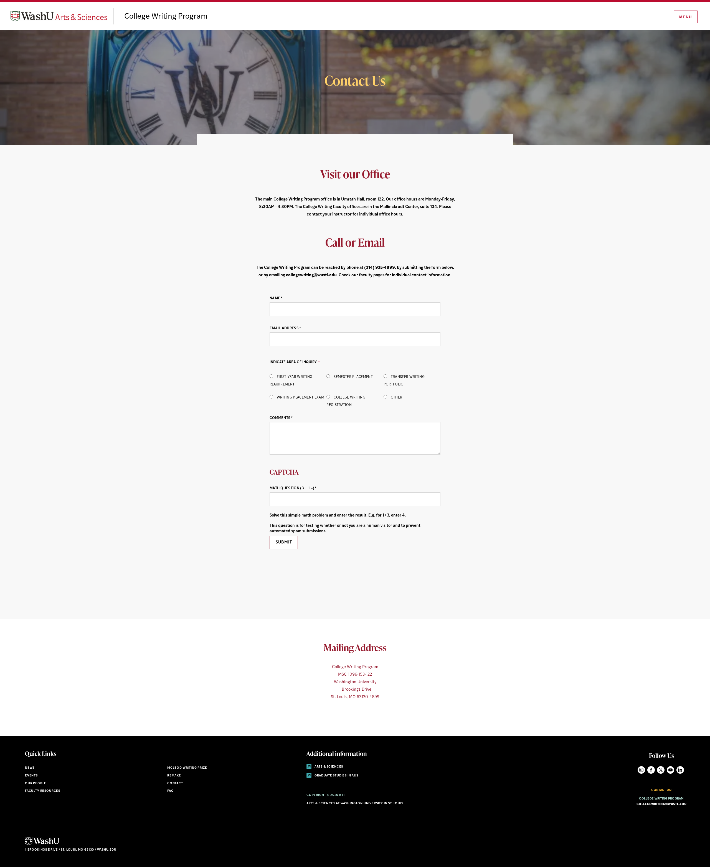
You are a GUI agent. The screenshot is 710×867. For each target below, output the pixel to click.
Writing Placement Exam (300, 397)
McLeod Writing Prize (187, 768)
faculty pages (371, 275)
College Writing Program (165, 17)
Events (31, 775)
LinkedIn (680, 770)
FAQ (170, 791)
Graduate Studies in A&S (336, 775)
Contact (175, 783)
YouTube (670, 770)
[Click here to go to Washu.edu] (42, 844)
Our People (35, 783)
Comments (280, 418)
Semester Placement (353, 377)
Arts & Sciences (328, 766)
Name (275, 298)
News (29, 768)
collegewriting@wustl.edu (311, 275)
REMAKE (174, 775)
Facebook (651, 770)
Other (396, 397)
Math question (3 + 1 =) (292, 488)
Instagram (641, 770)
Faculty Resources (42, 791)
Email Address (284, 328)
